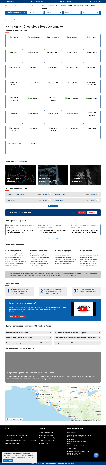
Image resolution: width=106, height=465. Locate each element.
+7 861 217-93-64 (24, 289)
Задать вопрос (92, 212)
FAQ (86, 5)
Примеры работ (79, 5)
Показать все (53, 206)
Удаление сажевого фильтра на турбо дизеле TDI (77, 442)
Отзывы (63, 5)
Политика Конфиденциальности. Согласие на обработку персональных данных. (79, 436)
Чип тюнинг (50, 5)
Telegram (22, 316)
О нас (57, 5)
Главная (70, 5)
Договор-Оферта (71, 432)
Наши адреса (10, 1)
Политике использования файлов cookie (22, 457)
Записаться (82, 212)
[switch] (50, 194)
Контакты (44, 8)
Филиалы (92, 5)
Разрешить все (8, 460)
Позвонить (13, 316)
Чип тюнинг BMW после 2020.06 (75, 446)
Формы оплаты (71, 439)
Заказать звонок (71, 448)
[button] (56, 238)
